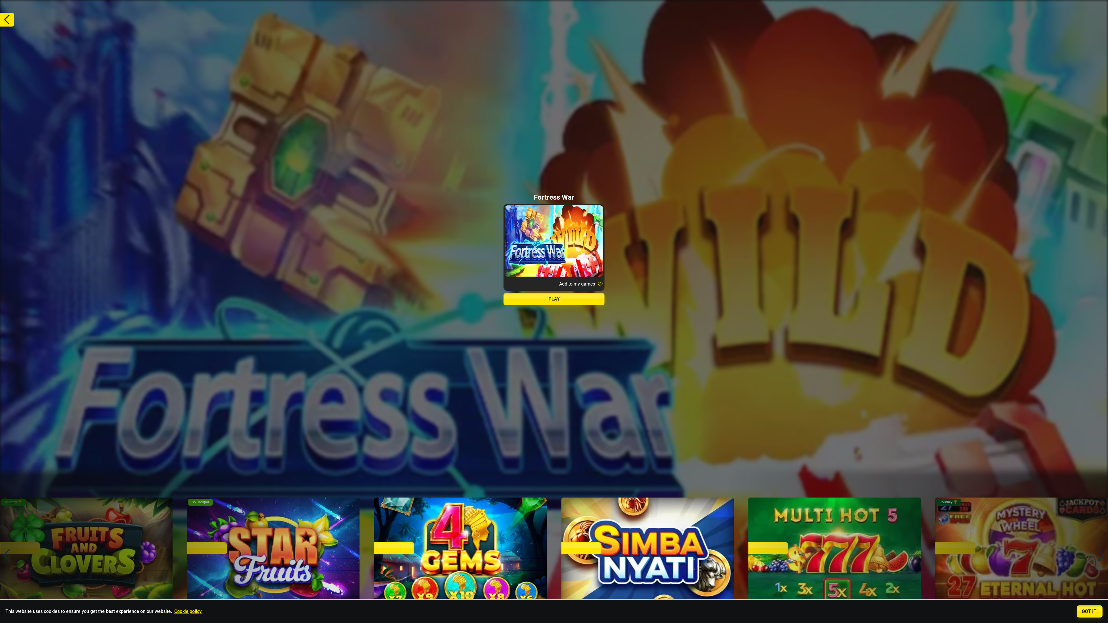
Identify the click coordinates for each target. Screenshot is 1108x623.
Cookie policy (188, 611)
